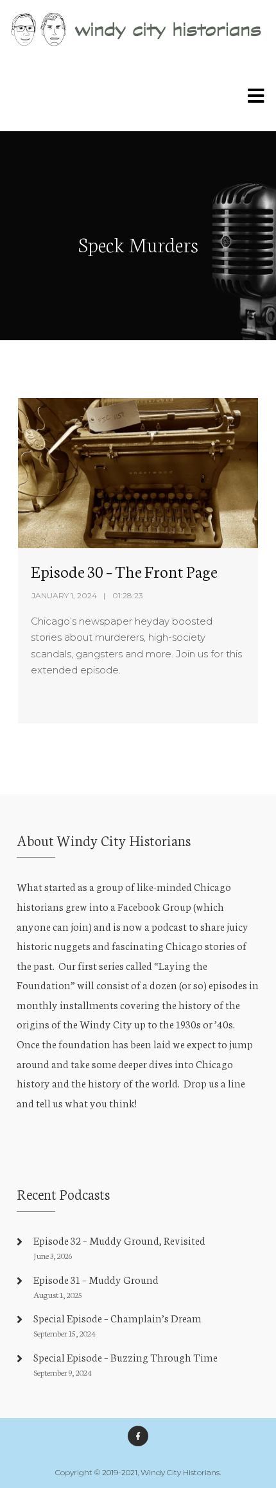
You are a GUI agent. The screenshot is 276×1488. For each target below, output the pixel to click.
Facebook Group (154, 906)
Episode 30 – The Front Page (124, 570)
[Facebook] (138, 1436)
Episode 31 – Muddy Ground (96, 1279)
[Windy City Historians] (138, 30)
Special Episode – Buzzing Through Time (125, 1356)
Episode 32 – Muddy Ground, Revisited (119, 1240)
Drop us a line (214, 1082)
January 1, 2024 (64, 595)
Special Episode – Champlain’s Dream (117, 1317)
